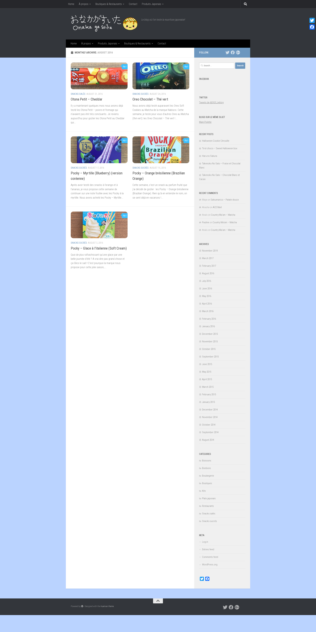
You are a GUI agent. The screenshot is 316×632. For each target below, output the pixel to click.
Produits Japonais (151, 4)
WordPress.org (209, 564)
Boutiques (207, 483)
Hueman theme (107, 606)
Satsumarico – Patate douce (225, 199)
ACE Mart (217, 207)
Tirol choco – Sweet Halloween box (219, 148)
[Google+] (238, 52)
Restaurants (208, 506)
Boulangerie (208, 475)
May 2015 (206, 371)
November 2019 (210, 250)
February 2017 (209, 265)
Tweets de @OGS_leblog (211, 102)
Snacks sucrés (140, 94)
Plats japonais (209, 498)
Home (71, 4)
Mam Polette (205, 122)
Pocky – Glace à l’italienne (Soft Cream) (99, 248)
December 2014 (210, 409)
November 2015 (210, 341)
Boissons (206, 460)
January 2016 (208, 326)
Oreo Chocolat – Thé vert (150, 99)
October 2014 (208, 424)
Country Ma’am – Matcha (223, 214)
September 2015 (210, 356)
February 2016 (209, 318)
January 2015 (208, 402)
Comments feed (210, 557)
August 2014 (208, 439)
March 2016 (207, 311)
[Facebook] (233, 52)
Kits (204, 490)
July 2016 (206, 280)
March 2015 (207, 386)
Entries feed (208, 549)
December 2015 (210, 333)
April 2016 (207, 303)
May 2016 (206, 296)
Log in (205, 541)
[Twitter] (227, 52)
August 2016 (208, 273)
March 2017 (207, 258)
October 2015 (208, 349)
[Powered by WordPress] (82, 606)
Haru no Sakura (209, 155)
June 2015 (207, 364)
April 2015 (207, 379)
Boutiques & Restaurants (108, 4)
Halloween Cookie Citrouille (215, 140)
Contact (133, 4)
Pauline (205, 222)
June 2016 (207, 288)
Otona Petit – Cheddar (86, 99)
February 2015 (209, 394)
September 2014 (210, 432)
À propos (83, 4)
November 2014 (210, 417)
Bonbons (206, 468)
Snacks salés (78, 94)
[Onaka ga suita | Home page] (104, 24)
